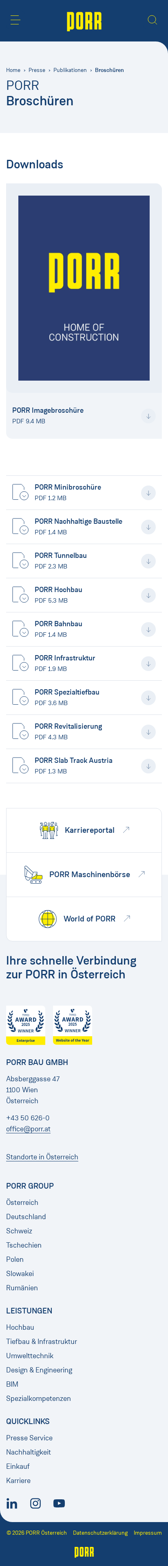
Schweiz (19, 1230)
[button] (15, 20)
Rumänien (22, 1287)
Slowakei (20, 1273)
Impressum (148, 1532)
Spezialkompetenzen (38, 1398)
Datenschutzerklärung (100, 1532)
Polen (15, 1259)
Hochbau (20, 1327)
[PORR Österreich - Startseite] (84, 20)
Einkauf (18, 1466)
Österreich (22, 1202)
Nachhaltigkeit (28, 1452)
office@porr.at (28, 1128)
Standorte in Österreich (42, 1156)
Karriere (18, 1480)
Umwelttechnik (29, 1355)
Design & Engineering (39, 1370)
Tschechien (24, 1245)
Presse (37, 70)
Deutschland (26, 1216)
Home (13, 70)
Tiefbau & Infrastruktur (41, 1341)
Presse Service (29, 1437)
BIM (12, 1384)
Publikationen (70, 70)
